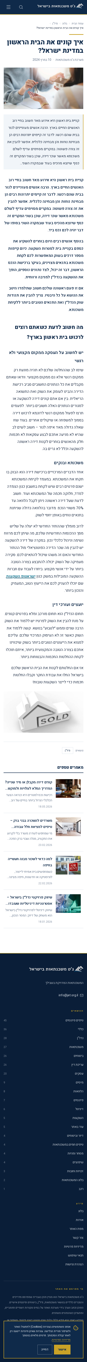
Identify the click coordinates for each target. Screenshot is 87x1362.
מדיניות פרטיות (73, 1246)
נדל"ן (55, 23)
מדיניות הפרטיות (61, 1340)
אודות (79, 1220)
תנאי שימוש (75, 1255)
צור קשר (77, 1238)
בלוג (64, 23)
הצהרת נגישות (74, 1264)
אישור (62, 1349)
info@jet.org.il (68, 995)
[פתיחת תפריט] (8, 7)
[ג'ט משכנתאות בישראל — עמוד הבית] (59, 7)
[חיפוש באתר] (21, 7)
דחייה (44, 1349)
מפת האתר (76, 1229)
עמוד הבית (77, 23)
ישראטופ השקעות (20, 576)
